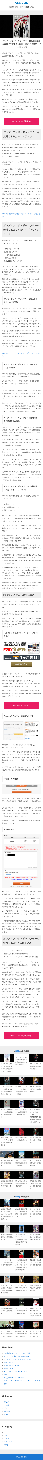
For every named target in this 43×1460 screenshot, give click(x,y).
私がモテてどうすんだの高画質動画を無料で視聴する (21, 1112)
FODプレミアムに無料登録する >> (21, 1036)
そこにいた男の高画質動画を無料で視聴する (35, 1163)
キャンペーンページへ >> (21, 705)
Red (5, 1374)
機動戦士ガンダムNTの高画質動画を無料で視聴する (21, 1334)
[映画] (17, 1051)
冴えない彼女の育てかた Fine (14, 1378)
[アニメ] (6, 1402)
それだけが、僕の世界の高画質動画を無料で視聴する (21, 1288)
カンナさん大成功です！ (12, 1365)
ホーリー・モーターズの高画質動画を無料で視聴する (21, 1311)
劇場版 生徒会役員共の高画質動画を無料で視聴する (7, 1183)
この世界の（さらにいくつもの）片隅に (18, 1353)
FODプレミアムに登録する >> (21, 121)
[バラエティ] (8, 1411)
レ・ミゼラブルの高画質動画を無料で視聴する (21, 1163)
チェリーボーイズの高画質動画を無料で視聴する (35, 1334)
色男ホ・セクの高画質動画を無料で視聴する (35, 1089)
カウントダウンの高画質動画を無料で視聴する (35, 1066)
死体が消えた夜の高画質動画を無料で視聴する (21, 1183)
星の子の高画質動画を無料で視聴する (7, 1163)
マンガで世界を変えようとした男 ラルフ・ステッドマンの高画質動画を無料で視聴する (21, 1265)
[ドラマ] (6, 1408)
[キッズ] (6, 1405)
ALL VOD (21, 2)
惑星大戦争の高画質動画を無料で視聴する (7, 1311)
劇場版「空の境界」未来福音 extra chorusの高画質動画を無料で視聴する (7, 1214)
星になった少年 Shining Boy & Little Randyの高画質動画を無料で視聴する (21, 1239)
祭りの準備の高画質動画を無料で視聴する (7, 1237)
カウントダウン (9, 1362)
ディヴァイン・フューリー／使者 (15, 1371)
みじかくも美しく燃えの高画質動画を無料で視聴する (7, 1334)
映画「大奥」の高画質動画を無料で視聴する (35, 1288)
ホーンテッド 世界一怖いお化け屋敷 (16, 1356)
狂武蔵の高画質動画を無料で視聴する (35, 1140)
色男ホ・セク (8, 1368)
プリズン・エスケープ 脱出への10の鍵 (17, 1359)
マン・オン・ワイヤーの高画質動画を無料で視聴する (7, 1262)
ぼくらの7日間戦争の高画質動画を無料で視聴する (35, 1237)
